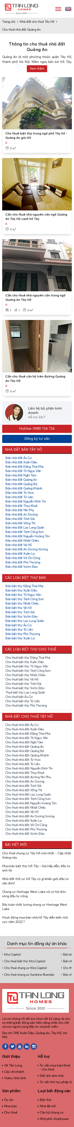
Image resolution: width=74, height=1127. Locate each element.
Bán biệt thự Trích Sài (19, 612)
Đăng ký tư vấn (37, 439)
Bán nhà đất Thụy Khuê (21, 505)
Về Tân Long (13, 1065)
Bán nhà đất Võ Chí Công (22, 558)
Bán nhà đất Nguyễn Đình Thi (25, 501)
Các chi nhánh (14, 1071)
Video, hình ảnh (15, 1078)
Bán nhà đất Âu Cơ (18, 458)
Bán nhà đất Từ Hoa (19, 492)
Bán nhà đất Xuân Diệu (21, 462)
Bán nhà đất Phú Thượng (22, 562)
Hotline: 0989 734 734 (37, 429)
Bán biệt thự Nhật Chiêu (22, 603)
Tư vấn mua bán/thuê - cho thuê (55, 1067)
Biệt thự (46, 1099)
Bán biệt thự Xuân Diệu (21, 590)
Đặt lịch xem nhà (51, 1075)
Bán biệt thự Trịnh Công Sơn (24, 599)
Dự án (8, 1099)
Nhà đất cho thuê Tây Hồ (37, 21)
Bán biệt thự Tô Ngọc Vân (23, 594)
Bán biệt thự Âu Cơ (18, 625)
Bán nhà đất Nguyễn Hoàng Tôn (27, 536)
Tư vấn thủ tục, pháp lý (56, 1082)
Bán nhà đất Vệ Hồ (18, 545)
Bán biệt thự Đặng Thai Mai (24, 586)
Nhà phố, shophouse (54, 1118)
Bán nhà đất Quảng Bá (21, 484)
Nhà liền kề (48, 1106)
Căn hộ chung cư (52, 1112)
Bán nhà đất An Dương (21, 514)
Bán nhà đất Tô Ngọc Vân (23, 471)
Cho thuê (10, 1112)
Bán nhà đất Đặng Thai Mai (24, 466)
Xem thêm (37, 68)
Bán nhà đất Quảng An (21, 479)
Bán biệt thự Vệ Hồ (18, 607)
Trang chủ (8, 21)
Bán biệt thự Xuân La (20, 638)
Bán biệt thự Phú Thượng (22, 634)
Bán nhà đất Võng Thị (20, 523)
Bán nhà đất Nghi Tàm (20, 475)
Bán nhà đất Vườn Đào (21, 566)
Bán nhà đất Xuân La (20, 553)
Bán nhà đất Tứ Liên (19, 497)
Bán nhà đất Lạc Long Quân (24, 527)
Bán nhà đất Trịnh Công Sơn (24, 532)
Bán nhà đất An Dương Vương (26, 549)
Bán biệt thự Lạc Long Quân (24, 621)
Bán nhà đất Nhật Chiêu (22, 540)
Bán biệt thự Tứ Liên (19, 629)
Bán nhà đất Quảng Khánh (23, 488)
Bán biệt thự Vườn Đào (21, 616)
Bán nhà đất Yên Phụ (19, 510)
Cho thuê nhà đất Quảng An (21, 29)
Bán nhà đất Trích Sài (20, 518)
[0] (37, 103)
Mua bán (10, 1106)
